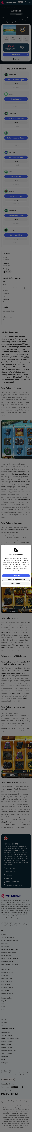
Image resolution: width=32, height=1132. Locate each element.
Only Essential (16, 584)
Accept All (16, 575)
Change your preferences (16, 579)
